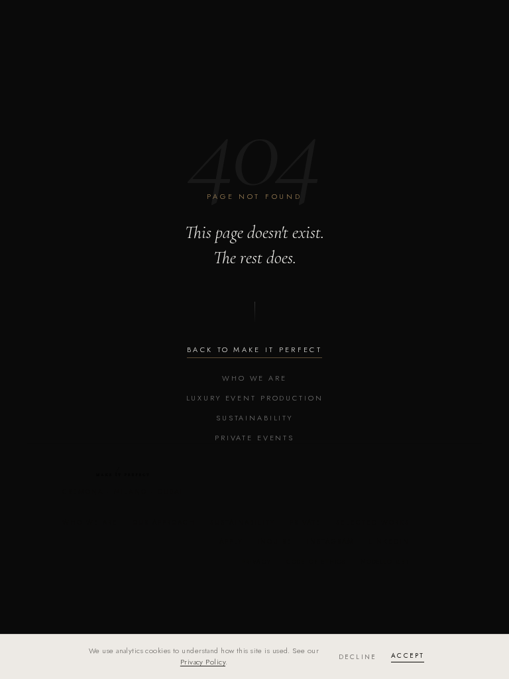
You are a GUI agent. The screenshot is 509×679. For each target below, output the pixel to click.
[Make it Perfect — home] (122, 471)
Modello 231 (385, 561)
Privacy (257, 561)
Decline (357, 657)
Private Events (254, 437)
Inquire (274, 541)
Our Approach (164, 522)
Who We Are (254, 378)
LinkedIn (389, 541)
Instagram (330, 541)
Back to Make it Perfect (254, 349)
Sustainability (254, 417)
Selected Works (373, 522)
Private (305, 522)
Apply (231, 541)
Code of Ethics (316, 561)
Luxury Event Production (254, 398)
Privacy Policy (202, 661)
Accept (407, 655)
